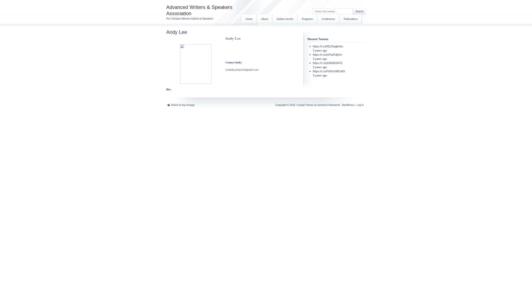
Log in (360, 105)
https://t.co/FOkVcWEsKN (329, 71)
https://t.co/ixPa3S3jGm (327, 54)
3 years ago (320, 50)
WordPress (348, 105)
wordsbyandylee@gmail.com (241, 69)
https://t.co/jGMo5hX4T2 (327, 63)
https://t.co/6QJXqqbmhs (328, 46)
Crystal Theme (305, 105)
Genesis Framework (328, 105)
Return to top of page (183, 105)
